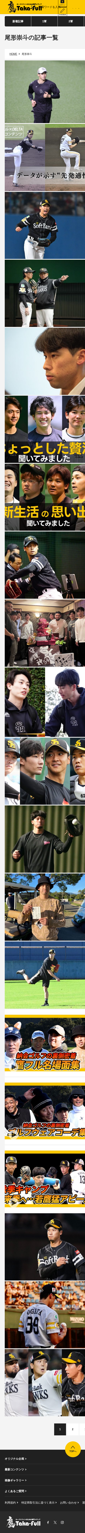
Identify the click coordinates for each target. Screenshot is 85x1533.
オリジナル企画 (14, 1458)
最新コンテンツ (14, 1469)
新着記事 (18, 21)
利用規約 (10, 1502)
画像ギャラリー (14, 1480)
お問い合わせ (68, 1502)
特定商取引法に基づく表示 (38, 1502)
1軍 (44, 21)
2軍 (71, 21)
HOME (13, 53)
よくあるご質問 (14, 1491)
